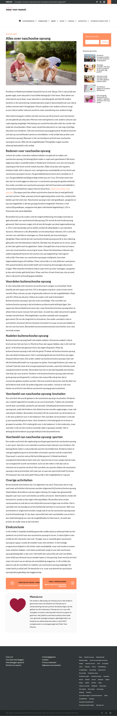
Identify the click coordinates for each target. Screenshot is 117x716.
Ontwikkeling (102, 667)
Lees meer (18, 2)
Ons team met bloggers (15, 660)
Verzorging (82, 689)
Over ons (9, 657)
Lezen (81, 667)
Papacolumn (102, 670)
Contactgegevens (49, 657)
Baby (53, 21)
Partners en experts (13, 665)
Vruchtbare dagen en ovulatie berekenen (103, 88)
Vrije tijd (88, 692)
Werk (106, 695)
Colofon (45, 660)
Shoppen (100, 679)
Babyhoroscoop (89, 657)
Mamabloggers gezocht (15, 662)
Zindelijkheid (60, 582)
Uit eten (93, 683)
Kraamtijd (105, 663)
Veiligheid (94, 686)
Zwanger (42, 21)
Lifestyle (82, 21)
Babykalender (100, 657)
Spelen (87, 683)
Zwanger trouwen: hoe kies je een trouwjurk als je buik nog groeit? (103, 68)
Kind (62, 21)
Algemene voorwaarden (51, 665)
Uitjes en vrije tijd (99, 21)
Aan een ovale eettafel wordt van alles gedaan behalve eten (103, 78)
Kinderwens (28, 21)
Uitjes (100, 683)
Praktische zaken (26, 582)
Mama (71, 21)
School (9, 34)
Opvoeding (92, 670)
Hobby (81, 663)
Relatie (87, 679)
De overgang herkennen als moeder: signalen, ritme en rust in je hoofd (103, 98)
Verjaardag (102, 686)
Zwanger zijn (100, 705)
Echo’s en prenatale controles (98, 660)
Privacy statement (49, 662)
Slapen (107, 679)
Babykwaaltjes (83, 660)
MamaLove (36, 596)
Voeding (81, 692)
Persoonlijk (82, 673)
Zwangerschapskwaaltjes (86, 705)
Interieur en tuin (90, 663)
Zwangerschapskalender (86, 702)
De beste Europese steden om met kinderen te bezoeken (103, 57)
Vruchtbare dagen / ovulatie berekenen (90, 695)
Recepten (106, 676)
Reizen (81, 679)
